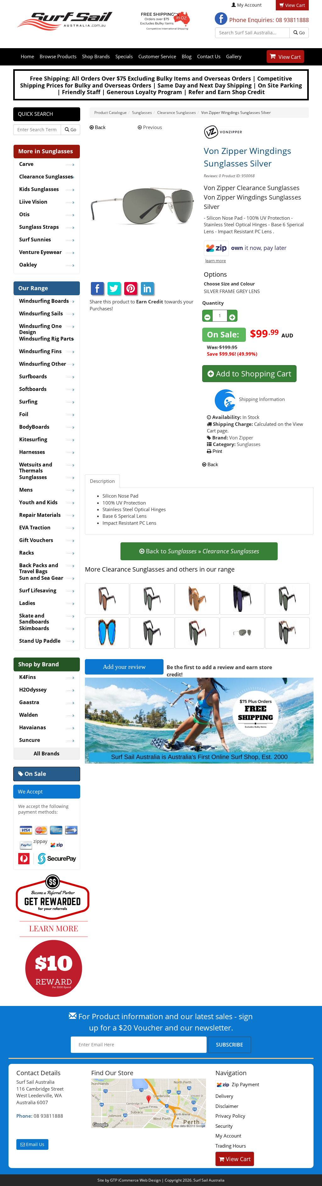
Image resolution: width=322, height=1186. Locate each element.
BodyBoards (34, 427)
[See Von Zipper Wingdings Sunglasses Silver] (242, 632)
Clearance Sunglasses (46, 177)
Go (301, 33)
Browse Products (58, 56)
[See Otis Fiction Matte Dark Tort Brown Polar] (107, 598)
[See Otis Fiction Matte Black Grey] (287, 598)
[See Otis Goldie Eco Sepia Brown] (197, 598)
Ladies (27, 603)
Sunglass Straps (39, 227)
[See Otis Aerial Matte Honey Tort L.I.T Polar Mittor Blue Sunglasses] (107, 632)
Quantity (213, 303)
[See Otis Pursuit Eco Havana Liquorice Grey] (287, 632)
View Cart (290, 57)
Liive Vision (33, 202)
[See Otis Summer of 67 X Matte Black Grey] (152, 632)
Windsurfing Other (42, 364)
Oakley (28, 265)
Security (224, 1126)
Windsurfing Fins (40, 351)
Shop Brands (96, 56)
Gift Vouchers (36, 540)
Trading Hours (230, 1146)
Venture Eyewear (40, 252)
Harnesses (32, 452)
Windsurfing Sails (41, 314)
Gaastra (29, 702)
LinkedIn (147, 288)
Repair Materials (40, 515)
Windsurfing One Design (40, 327)
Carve (26, 164)
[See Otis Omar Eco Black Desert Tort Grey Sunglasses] (197, 632)
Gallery (234, 56)
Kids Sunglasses (39, 189)
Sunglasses (248, 444)
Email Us (34, 1144)
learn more (215, 260)
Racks (26, 553)
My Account (249, 5)
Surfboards (33, 377)
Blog (187, 56)
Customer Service (157, 56)
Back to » (201, 551)
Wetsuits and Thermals (35, 465)
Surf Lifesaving (37, 591)
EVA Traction (35, 528)
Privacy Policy (230, 1116)
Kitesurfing (33, 440)
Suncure (29, 740)
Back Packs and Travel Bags (38, 566)
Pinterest (130, 288)
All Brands (46, 753)
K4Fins (27, 677)
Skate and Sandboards (34, 616)
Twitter (114, 288)
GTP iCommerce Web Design (135, 1180)
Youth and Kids (38, 503)
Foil (23, 414)
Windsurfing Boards (44, 301)
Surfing (28, 402)
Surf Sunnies (35, 240)
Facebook (221, 18)
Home (27, 56)
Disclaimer (226, 1106)
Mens (26, 490)
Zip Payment (244, 1084)
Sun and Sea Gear (41, 578)
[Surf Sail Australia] (148, 1103)
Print (216, 451)
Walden (28, 715)
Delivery (224, 1096)
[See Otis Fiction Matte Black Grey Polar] (152, 598)
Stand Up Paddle (39, 641)
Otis (24, 215)
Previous (152, 127)
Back (100, 127)
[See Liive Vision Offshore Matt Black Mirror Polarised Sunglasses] (242, 598)
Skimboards (34, 628)
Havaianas (32, 728)
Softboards (33, 389)
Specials (124, 56)
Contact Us (208, 56)
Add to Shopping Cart (252, 373)
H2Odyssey (33, 690)
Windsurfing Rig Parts (46, 339)
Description (102, 481)
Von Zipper (241, 437)
